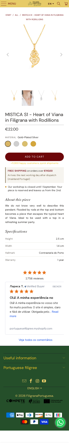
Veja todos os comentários (35, 340)
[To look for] (59, 3)
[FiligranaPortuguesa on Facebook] (31, 381)
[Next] (61, 54)
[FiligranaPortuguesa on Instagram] (37, 381)
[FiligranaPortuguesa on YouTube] (44, 381)
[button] (8, 144)
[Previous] (8, 54)
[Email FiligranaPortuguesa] (24, 381)
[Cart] (66, 3)
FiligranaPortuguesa (39, 396)
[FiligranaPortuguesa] (34, 3)
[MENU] (2, 3)
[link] (35, 329)
